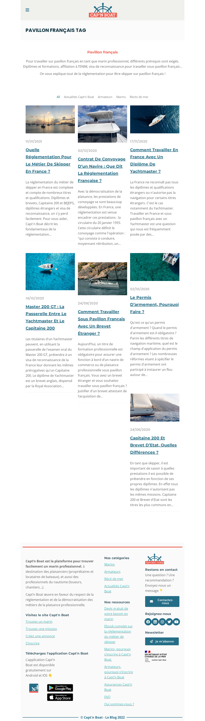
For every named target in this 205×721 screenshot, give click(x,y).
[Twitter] (169, 621)
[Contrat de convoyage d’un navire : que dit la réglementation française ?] (102, 124)
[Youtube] (176, 621)
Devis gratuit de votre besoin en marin (116, 613)
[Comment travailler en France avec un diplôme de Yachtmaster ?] (154, 119)
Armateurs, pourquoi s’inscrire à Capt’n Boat (118, 672)
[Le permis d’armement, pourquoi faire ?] (154, 267)
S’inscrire (32, 643)
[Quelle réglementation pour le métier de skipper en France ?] (50, 119)
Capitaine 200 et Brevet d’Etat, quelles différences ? (153, 445)
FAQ (107, 697)
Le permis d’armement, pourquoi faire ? (154, 304)
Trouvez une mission (41, 629)
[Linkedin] (155, 621)
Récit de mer (113, 579)
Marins (109, 564)
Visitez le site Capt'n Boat (47, 615)
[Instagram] (162, 621)
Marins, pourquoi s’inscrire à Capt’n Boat (117, 654)
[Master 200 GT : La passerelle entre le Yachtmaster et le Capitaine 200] (50, 271)
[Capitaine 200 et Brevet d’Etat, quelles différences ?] (154, 407)
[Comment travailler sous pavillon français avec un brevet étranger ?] (102, 278)
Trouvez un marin (39, 621)
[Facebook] (148, 621)
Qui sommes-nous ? (119, 704)
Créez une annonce (40, 636)
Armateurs (112, 571)
